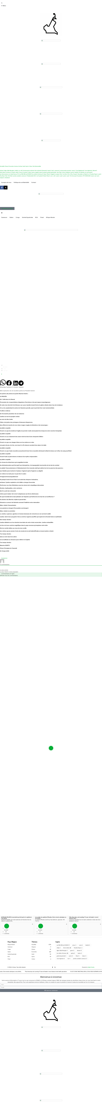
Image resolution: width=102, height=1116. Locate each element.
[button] (3, 383)
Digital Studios (91, 967)
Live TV (3, 222)
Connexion (4, 558)
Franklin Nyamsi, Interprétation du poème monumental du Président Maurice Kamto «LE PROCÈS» (44, 228)
